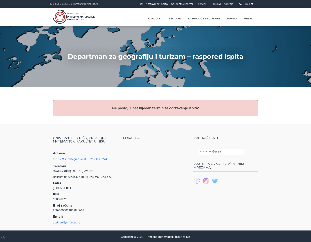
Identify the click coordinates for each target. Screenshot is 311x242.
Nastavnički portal (157, 4)
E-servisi (201, 4)
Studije (175, 18)
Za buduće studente (204, 18)
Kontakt (229, 4)
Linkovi (216, 4)
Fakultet (155, 18)
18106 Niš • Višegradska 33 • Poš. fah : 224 (80, 159)
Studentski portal (182, 4)
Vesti (248, 18)
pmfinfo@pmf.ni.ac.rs (86, 4)
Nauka (232, 18)
